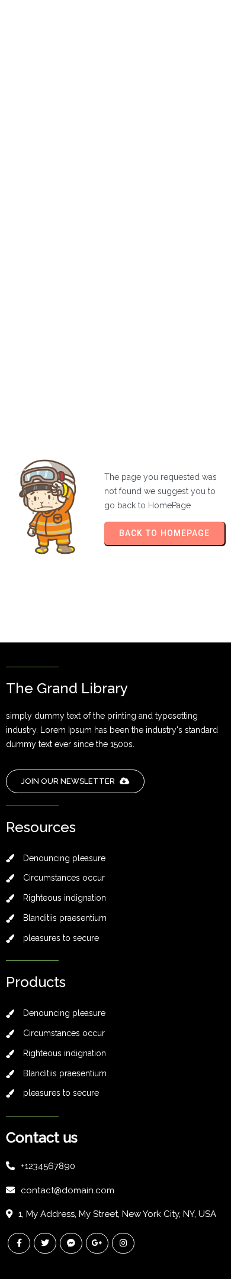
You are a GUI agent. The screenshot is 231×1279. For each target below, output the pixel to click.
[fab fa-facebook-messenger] (71, 1243)
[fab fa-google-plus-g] (97, 1243)
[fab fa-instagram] (123, 1243)
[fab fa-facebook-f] (19, 1243)
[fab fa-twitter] (45, 1243)
